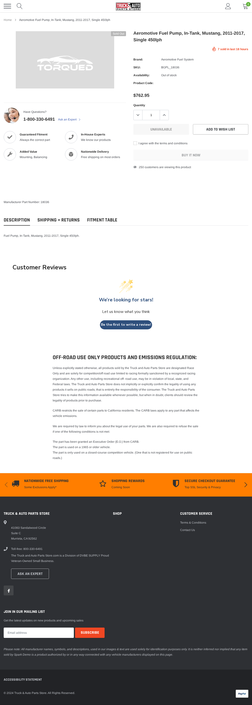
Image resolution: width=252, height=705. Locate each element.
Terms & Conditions (193, 522)
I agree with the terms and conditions (163, 143)
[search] (20, 6)
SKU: (137, 67)
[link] (9, 590)
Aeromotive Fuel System (177, 59)
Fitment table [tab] (102, 220)
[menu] (7, 6)
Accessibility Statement (23, 679)
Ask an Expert (67, 119)
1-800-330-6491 (39, 119)
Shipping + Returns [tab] (58, 220)
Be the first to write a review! (126, 324)
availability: (141, 75)
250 (141, 167)
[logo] (126, 6)
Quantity (139, 105)
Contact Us (187, 530)
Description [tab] (17, 220)
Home (8, 20)
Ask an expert (30, 573)
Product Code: (143, 83)
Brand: (138, 59)
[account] (228, 6)
